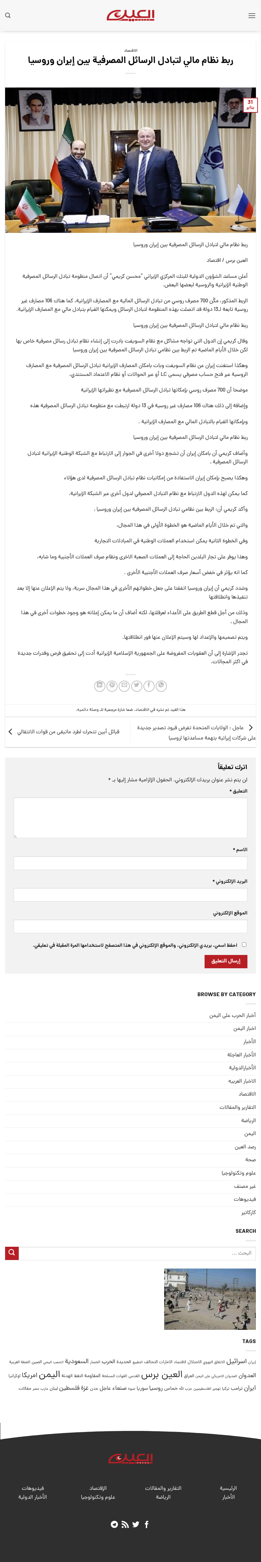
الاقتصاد (130, 51)
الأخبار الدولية (32, 1498)
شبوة (131, 1389)
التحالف (151, 1362)
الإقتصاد (98, 1489)
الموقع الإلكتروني (230, 913)
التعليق (238, 791)
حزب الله (185, 1389)
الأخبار (249, 1042)
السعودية (77, 1362)
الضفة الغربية (19, 1362)
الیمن (250, 1134)
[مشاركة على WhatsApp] (161, 686)
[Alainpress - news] (130, 15)
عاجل (105, 1389)
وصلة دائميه (88, 710)
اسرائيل (236, 1362)
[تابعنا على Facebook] (146, 1525)
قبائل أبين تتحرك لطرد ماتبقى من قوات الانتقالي (67, 733)
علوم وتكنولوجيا (239, 1173)
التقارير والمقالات (238, 1108)
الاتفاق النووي (214, 1362)
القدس (134, 1376)
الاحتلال (195, 1362)
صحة (250, 1160)
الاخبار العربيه (242, 1082)
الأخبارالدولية (242, 1068)
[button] (252, 15)
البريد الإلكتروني (229, 882)
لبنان (54, 1388)
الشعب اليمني (53, 1362)
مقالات (25, 1388)
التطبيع (138, 1362)
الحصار (95, 1362)
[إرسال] (12, 1253)
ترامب (237, 1388)
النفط (78, 1376)
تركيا (225, 1389)
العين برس (161, 1375)
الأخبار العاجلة (241, 1055)
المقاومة (92, 1376)
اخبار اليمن (244, 1029)
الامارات (165, 1362)
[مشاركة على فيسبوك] (149, 686)
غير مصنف (245, 1187)
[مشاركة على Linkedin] (99, 686)
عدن (94, 1389)
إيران (252, 1362)
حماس (171, 1389)
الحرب (108, 1362)
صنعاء (119, 1388)
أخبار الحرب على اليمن (232, 1016)
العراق (189, 1376)
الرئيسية (228, 1489)
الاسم (240, 850)
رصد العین (245, 1147)
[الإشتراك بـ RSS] (125, 1525)
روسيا (156, 1388)
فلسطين (69, 1388)
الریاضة (248, 1121)
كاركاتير (248, 1213)
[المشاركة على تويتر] (136, 686)
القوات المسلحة (114, 1376)
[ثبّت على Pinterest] (112, 686)
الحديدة (124, 1362)
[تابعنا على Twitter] (135, 1525)
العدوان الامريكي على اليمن (216, 1376)
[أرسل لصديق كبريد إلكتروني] (124, 686)
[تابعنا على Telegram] (114, 1525)
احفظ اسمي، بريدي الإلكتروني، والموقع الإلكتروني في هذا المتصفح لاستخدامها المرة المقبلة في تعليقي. (135, 946)
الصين (37, 1362)
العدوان (247, 1376)
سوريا (142, 1389)
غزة (85, 1388)
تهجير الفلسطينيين (207, 1389)
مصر (36, 1389)
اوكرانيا (14, 1376)
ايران (250, 1388)
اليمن (49, 1375)
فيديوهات (245, 1200)
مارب (44, 1389)
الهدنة (67, 1376)
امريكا (29, 1376)
